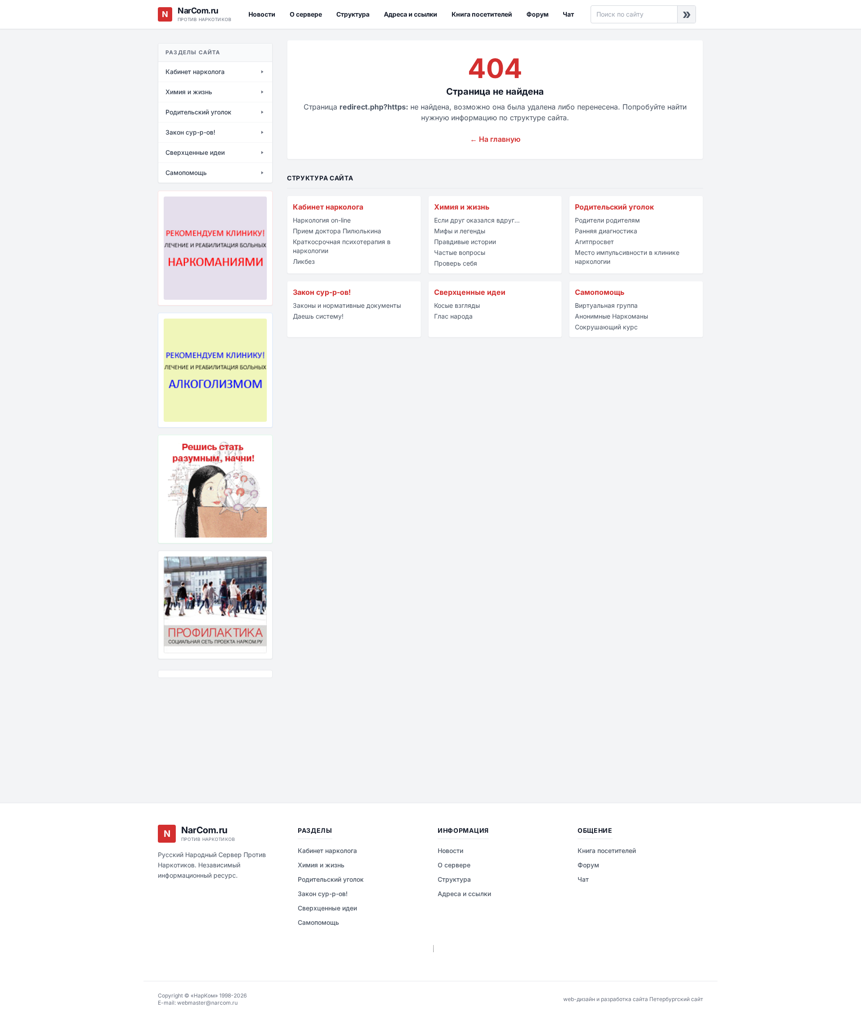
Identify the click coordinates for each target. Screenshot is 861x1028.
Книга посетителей (482, 14)
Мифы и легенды (459, 231)
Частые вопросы (459, 252)
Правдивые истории (465, 241)
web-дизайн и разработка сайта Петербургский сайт (633, 999)
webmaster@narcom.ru (207, 1002)
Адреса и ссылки (410, 14)
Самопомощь (599, 292)
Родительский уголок (614, 206)
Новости (261, 14)
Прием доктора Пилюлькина (337, 231)
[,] (215, 605)
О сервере (306, 14)
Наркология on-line (322, 220)
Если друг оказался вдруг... (477, 220)
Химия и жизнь (461, 206)
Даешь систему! (318, 316)
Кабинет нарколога (328, 206)
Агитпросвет (594, 241)
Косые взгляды (457, 305)
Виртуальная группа (606, 305)
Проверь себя (455, 263)
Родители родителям (607, 220)
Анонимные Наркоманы (611, 316)
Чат (568, 14)
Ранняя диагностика (606, 231)
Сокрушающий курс (606, 327)
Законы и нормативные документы (347, 305)
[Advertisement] (203, 734)
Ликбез (304, 261)
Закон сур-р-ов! (322, 292)
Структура (353, 14)
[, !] (215, 489)
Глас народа (453, 316)
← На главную (495, 139)
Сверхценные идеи (469, 292)
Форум (537, 14)
